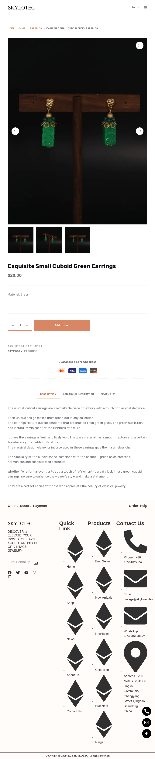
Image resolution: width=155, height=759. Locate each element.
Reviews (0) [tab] (108, 394)
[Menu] (145, 7)
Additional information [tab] (78, 394)
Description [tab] (48, 394)
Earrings (31, 351)
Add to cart (62, 325)
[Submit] (36, 563)
